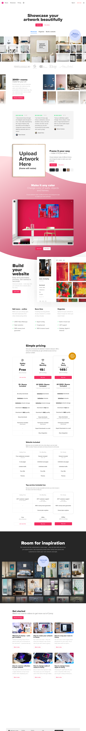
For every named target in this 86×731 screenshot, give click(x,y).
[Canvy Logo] (2, 3)
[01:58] (64, 663)
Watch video (17, 647)
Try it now (39, 25)
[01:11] (42, 663)
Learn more (16, 291)
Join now (79, 2)
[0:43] (21, 633)
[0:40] (64, 633)
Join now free (22, 377)
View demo (47, 25)
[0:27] (21, 663)
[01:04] (42, 633)
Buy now (43, 377)
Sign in (73, 2)
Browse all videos (18, 617)
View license (22, 424)
